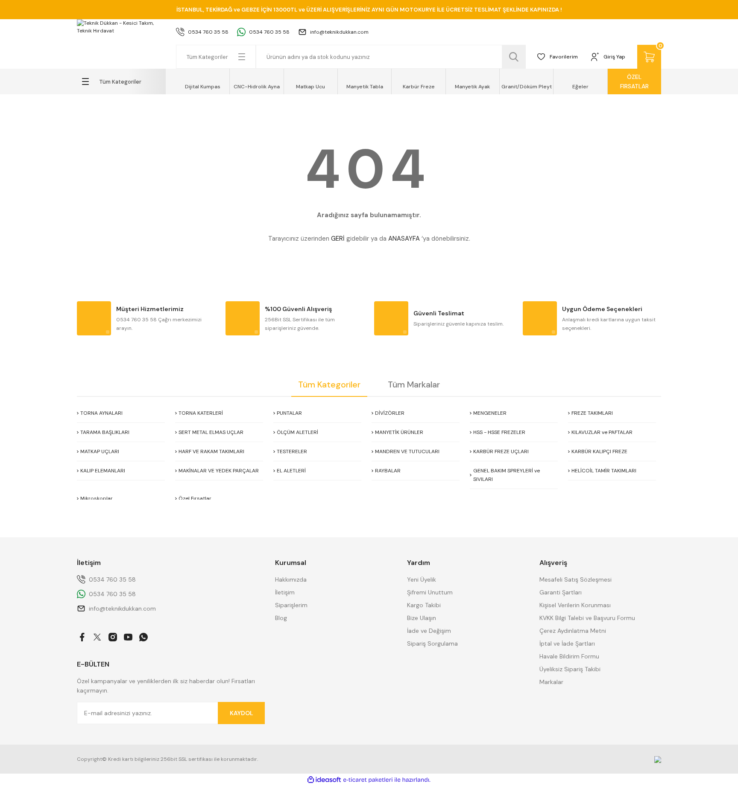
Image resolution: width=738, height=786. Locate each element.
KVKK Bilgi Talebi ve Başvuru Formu (587, 618)
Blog (281, 618)
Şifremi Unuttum (430, 592)
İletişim (285, 592)
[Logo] (121, 27)
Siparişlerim (291, 605)
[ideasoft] (324, 780)
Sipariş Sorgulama (432, 643)
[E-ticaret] (368, 780)
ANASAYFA (404, 238)
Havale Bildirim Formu (569, 656)
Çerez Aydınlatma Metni (572, 631)
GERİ (338, 238)
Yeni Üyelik (421, 579)
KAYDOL (241, 713)
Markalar (551, 682)
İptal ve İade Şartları (567, 643)
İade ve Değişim (429, 631)
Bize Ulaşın (421, 618)
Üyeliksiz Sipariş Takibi (569, 669)
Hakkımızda (291, 579)
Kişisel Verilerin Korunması (575, 605)
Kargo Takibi (424, 605)
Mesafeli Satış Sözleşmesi (575, 579)
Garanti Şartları (560, 592)
